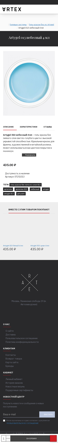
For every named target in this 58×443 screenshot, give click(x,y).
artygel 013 (9, 193)
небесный (35, 189)
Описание (8, 127)
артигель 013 (21, 189)
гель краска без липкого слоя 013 (26, 184)
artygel (46, 189)
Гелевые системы (18, 24)
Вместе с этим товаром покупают (29, 209)
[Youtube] (38, 310)
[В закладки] (53, 438)
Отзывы (47, 127)
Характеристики (28, 127)
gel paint (21, 193)
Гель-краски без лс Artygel (41, 24)
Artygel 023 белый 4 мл (13, 245)
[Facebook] (19, 310)
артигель (8, 189)
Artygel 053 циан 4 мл (39, 245)
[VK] (26, 310)
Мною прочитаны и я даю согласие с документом (28, 421)
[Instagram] (32, 310)
